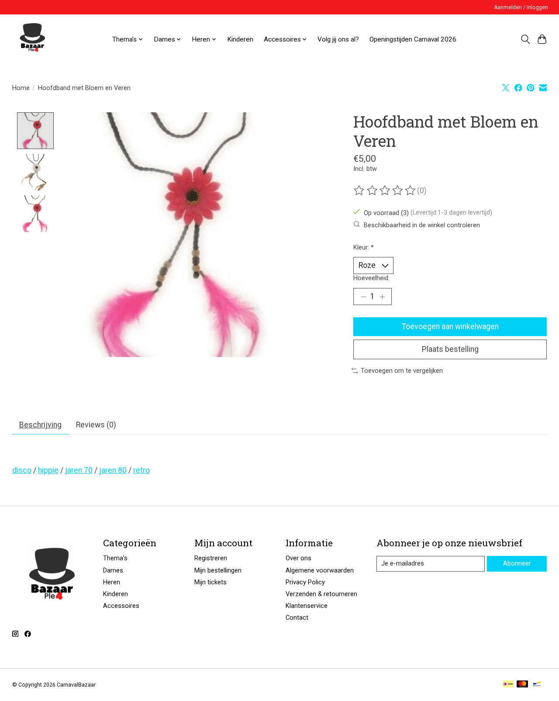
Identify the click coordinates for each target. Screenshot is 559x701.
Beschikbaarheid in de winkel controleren (422, 225)
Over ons (298, 558)
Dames (113, 570)
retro (141, 470)
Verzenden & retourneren (321, 594)
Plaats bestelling (450, 349)
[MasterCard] (522, 684)
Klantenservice (307, 606)
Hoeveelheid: (371, 278)
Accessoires (121, 606)
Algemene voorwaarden (320, 570)
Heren (111, 582)
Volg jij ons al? (338, 39)
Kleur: (363, 247)
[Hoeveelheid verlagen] (363, 297)
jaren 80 (113, 470)
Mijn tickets (210, 582)
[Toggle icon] (525, 39)
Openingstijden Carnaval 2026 (412, 39)
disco (21, 470)
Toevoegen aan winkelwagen (450, 326)
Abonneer (517, 563)
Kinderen (240, 39)
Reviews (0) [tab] (96, 424)
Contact (297, 617)
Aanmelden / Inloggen (521, 7)
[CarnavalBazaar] (32, 39)
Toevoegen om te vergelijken (402, 371)
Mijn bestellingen (218, 570)
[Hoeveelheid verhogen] (382, 297)
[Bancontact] (536, 684)
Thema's (115, 558)
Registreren (210, 558)
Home (21, 88)
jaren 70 (79, 470)
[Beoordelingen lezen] (385, 190)
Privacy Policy (305, 582)
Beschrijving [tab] (40, 424)
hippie (48, 470)
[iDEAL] (508, 684)
